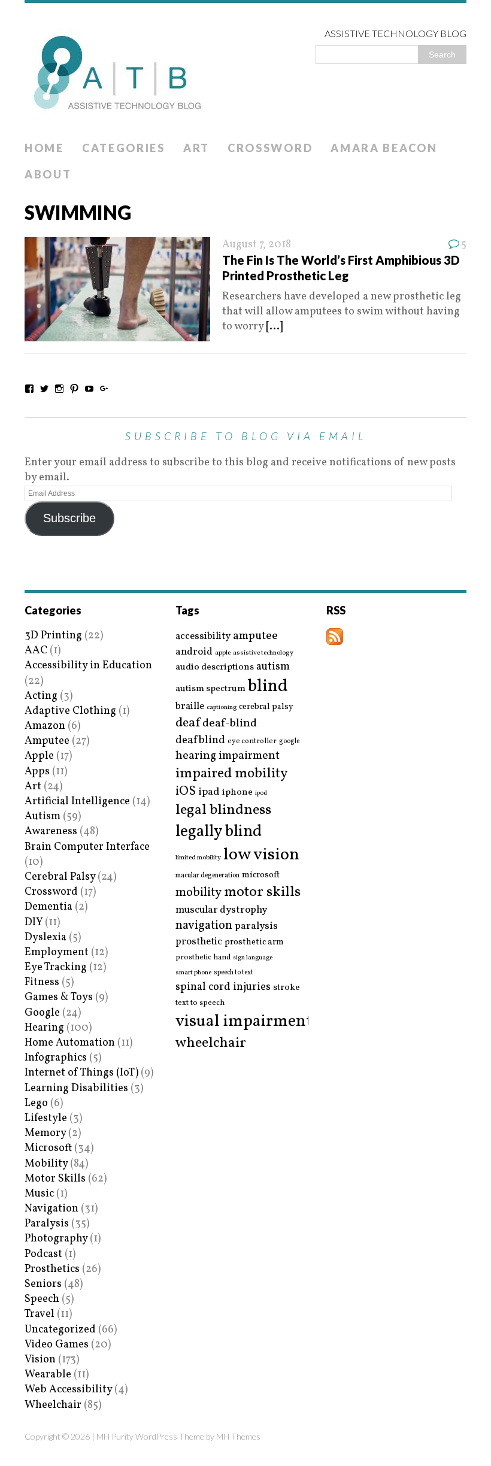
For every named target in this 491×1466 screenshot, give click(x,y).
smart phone (193, 972)
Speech (42, 1299)
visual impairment (244, 1021)
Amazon (45, 726)
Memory (45, 1133)
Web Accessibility (68, 1389)
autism (273, 666)
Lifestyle (46, 1118)
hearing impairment (227, 756)
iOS (185, 791)
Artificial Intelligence (77, 801)
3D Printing (53, 635)
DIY (34, 922)
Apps (37, 771)
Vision (40, 1359)
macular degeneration (207, 875)
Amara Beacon (384, 148)
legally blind (218, 832)
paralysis (256, 926)
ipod (261, 793)
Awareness (51, 831)
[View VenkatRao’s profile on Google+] (104, 388)
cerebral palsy (266, 707)
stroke (286, 988)
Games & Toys (59, 997)
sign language (252, 958)
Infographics (56, 1057)
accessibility (203, 636)
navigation (203, 925)
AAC (36, 650)
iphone (237, 792)
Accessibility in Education (88, 665)
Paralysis (47, 1223)
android (194, 652)
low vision (261, 855)
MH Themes (238, 1436)
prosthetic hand (203, 958)
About (48, 174)
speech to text (233, 972)
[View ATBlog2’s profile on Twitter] (44, 388)
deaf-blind (229, 724)
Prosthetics (52, 1269)
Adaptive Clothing (70, 711)
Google (42, 1012)
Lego (36, 1103)
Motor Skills (55, 1178)
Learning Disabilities (76, 1088)
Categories (123, 148)
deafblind (200, 740)
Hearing (44, 1027)
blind (268, 686)
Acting (41, 696)
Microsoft (48, 1148)
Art (196, 148)
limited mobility (198, 857)
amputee (255, 636)
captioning (222, 708)
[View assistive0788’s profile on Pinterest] (74, 388)
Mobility (46, 1163)
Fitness (42, 982)
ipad (209, 792)
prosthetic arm (254, 943)
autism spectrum (210, 688)
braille (189, 706)
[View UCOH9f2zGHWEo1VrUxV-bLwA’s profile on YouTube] (89, 388)
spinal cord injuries (223, 987)
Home (44, 148)
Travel (39, 1314)
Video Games (57, 1344)
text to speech (200, 1003)
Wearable (48, 1374)
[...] (274, 326)
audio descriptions (214, 667)
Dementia (48, 906)
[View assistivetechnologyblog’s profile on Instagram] (59, 388)
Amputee (47, 741)
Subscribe (69, 518)
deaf (187, 723)
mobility (198, 893)
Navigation (51, 1208)
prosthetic (198, 942)
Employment (57, 952)
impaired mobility (231, 773)
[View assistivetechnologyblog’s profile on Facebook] (29, 388)
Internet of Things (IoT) (81, 1072)
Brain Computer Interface (87, 847)
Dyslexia (45, 937)
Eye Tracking (56, 967)
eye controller (252, 741)
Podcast (43, 1254)
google (289, 741)
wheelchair (210, 1043)
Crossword (270, 148)
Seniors (43, 1284)
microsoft (261, 876)
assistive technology (263, 653)
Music (39, 1193)
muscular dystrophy (221, 910)
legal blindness (223, 810)
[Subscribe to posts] (334, 637)
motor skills (262, 892)
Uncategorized (60, 1329)
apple (223, 653)
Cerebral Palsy (60, 877)
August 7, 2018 (256, 244)
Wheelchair (53, 1405)
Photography (56, 1238)
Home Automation (70, 1042)
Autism (42, 816)
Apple (39, 756)
